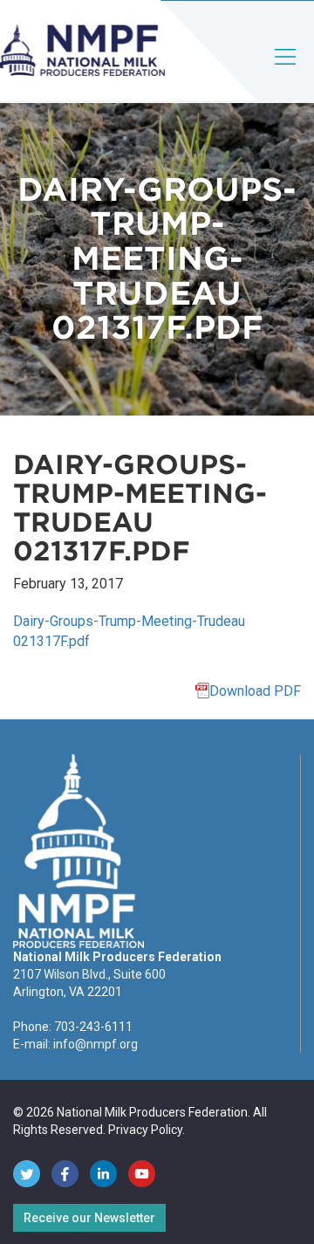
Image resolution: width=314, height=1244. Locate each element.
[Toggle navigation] (286, 71)
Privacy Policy (145, 1130)
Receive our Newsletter (89, 1218)
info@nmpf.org (95, 1044)
